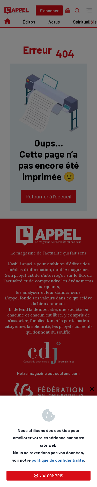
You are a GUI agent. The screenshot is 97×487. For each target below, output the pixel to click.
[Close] (92, 389)
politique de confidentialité (58, 460)
